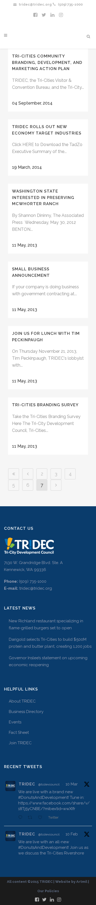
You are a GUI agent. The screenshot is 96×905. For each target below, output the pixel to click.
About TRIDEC (22, 701)
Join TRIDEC (20, 743)
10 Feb (72, 834)
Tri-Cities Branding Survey (45, 404)
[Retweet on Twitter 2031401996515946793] (31, 818)
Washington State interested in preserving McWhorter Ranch (43, 197)
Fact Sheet (19, 732)
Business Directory (26, 711)
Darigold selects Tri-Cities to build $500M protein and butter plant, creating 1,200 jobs (50, 643)
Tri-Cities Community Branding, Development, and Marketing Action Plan (47, 62)
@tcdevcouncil (48, 784)
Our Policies (48, 891)
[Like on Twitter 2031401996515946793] (42, 818)
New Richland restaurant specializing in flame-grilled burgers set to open (46, 624)
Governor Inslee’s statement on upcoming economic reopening (48, 661)
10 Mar (72, 784)
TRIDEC (27, 784)
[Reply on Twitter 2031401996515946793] (21, 818)
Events (15, 722)
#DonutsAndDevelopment (43, 797)
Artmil (81, 882)
